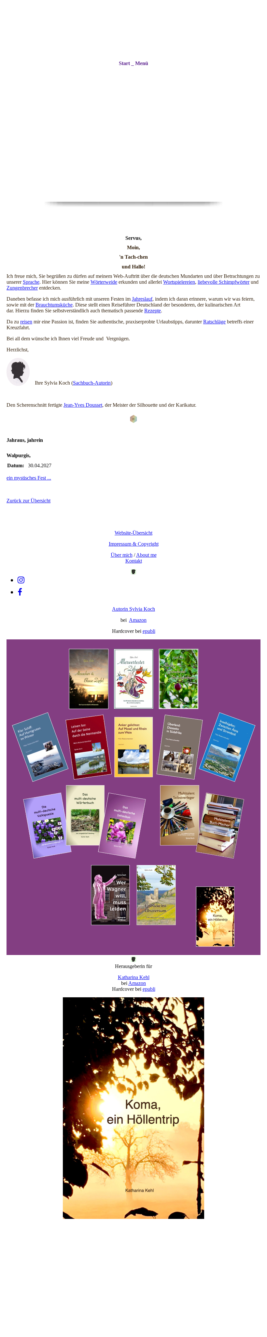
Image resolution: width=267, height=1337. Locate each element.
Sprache (31, 282)
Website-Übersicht (133, 533)
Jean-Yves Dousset (82, 405)
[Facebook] (20, 592)
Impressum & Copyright (134, 544)
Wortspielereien (179, 282)
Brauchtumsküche (54, 304)
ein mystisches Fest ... (29, 478)
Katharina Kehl (133, 977)
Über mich (122, 555)
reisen (26, 321)
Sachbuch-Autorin (92, 383)
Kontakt (133, 561)
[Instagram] (21, 580)
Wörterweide (104, 282)
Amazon (138, 620)
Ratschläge (214, 321)
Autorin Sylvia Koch (133, 609)
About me (146, 555)
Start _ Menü (133, 63)
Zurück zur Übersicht (28, 500)
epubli (149, 631)
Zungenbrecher (22, 288)
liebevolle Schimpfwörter (223, 282)
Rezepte (152, 310)
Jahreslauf (142, 299)
